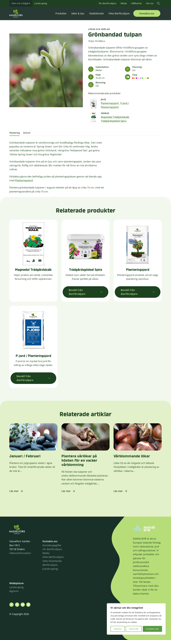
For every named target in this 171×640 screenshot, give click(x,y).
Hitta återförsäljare (119, 13)
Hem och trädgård (20, 3)
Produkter (61, 13)
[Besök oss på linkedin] (28, 604)
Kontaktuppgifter (51, 545)
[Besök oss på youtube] (23, 604)
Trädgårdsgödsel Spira (113, 120)
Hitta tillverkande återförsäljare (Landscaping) (52, 564)
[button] (158, 3)
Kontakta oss (146, 13)
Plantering (14, 132)
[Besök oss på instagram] (17, 604)
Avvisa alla (133, 629)
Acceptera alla (152, 629)
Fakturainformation (20, 553)
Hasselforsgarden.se (20, 13)
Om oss (150, 3)
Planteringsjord (109, 103)
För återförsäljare (107, 3)
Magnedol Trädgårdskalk (115, 117)
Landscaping (40, 3)
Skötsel (26, 132)
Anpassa (117, 629)
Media (124, 3)
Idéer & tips (77, 13)
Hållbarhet (136, 3)
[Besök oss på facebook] (11, 604)
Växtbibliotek (96, 13)
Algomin (14, 591)
